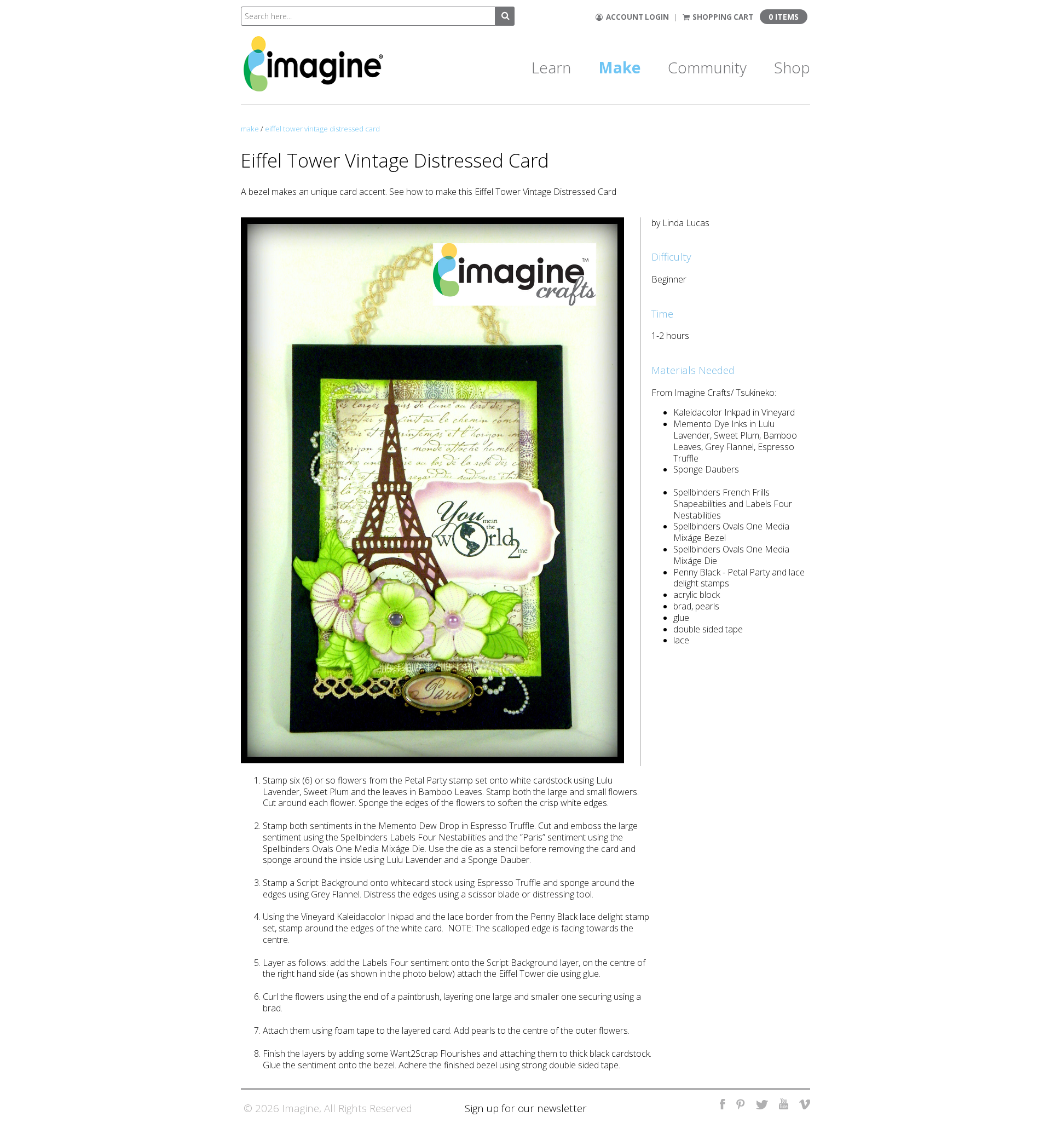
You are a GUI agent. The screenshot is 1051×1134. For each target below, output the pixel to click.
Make (619, 67)
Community (707, 67)
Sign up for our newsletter (526, 1108)
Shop (792, 67)
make (250, 129)
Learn (551, 67)
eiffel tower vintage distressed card (322, 129)
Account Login (636, 17)
